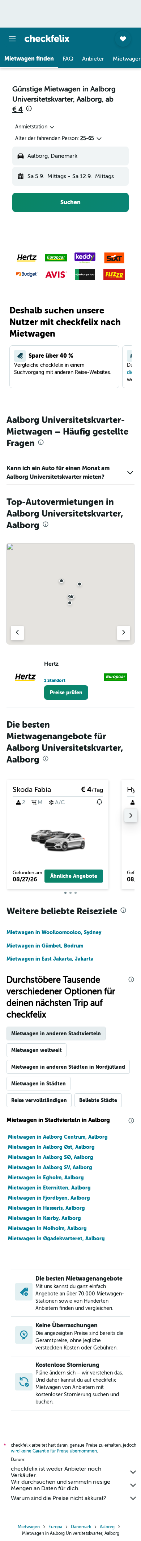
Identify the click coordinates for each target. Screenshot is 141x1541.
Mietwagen (29, 1526)
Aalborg (107, 1526)
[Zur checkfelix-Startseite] (47, 38)
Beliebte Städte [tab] (98, 1100)
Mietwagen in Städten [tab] (38, 1083)
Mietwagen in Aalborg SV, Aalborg (50, 1167)
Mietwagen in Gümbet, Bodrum (45, 946)
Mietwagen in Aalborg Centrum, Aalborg (58, 1137)
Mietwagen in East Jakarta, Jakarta (50, 959)
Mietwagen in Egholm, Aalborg (46, 1177)
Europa (55, 1526)
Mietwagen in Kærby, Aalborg (44, 1218)
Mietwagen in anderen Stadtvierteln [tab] (56, 1033)
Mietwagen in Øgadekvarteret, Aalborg (56, 1238)
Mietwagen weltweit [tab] (36, 1050)
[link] (66, 692)
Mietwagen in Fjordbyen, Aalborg (49, 1198)
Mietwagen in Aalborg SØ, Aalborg (50, 1157)
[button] (12, 39)
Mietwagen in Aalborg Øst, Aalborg (51, 1147)
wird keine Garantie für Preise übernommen (54, 1451)
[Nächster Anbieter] (123, 633)
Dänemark (81, 1526)
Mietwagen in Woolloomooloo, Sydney (54, 932)
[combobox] (35, 127)
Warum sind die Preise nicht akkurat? (58, 1498)
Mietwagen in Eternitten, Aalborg (49, 1188)
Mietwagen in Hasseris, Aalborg (46, 1208)
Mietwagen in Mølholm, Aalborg (47, 1228)
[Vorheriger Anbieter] (17, 633)
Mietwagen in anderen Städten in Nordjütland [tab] (68, 1067)
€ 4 (17, 109)
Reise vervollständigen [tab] (39, 1100)
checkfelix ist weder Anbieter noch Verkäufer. (56, 1472)
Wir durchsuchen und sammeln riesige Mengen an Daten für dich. (60, 1485)
